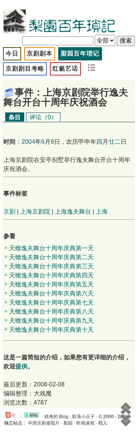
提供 (21, 366)
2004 (28, 142)
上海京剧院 (35, 211)
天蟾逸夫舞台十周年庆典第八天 (51, 311)
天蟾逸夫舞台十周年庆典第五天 (51, 284)
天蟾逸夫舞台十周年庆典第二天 (51, 257)
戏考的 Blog (56, 416)
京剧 (9, 211)
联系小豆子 (83, 416)
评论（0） (43, 117)
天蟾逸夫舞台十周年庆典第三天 (51, 266)
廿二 (114, 142)
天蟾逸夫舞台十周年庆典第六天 (51, 293)
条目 (15, 117)
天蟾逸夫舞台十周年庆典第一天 (51, 248)
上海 (102, 211)
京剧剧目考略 (25, 68)
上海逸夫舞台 (73, 211)
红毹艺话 (65, 68)
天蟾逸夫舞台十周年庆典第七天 (51, 302)
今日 (12, 53)
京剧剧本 (40, 53)
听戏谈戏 (85, 423)
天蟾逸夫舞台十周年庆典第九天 (51, 320)
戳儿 (102, 423)
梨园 (68, 423)
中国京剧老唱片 (44, 423)
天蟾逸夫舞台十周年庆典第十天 (51, 329)
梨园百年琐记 (80, 53)
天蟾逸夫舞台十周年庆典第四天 (51, 275)
